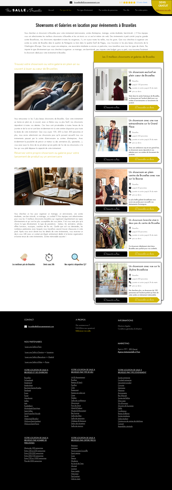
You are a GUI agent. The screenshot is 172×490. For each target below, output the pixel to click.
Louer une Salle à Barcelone (35, 357)
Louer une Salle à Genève (34, 352)
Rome (47, 362)
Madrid (51, 357)
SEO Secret (133, 349)
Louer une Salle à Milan (33, 362)
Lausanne (50, 352)
